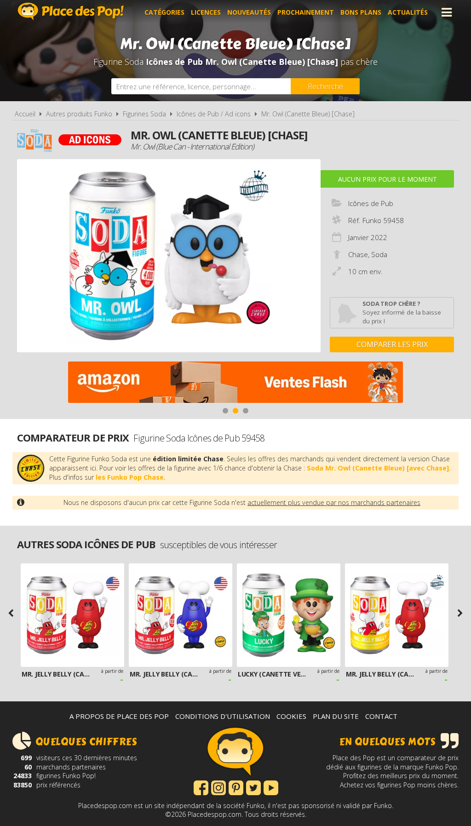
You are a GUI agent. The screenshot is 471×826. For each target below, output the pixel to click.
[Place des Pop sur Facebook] (201, 787)
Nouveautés (249, 12)
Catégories (164, 12)
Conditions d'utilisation (222, 716)
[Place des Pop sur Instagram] (218, 787)
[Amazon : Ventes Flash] (235, 383)
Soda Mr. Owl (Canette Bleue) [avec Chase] (378, 468)
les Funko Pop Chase (130, 477)
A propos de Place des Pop (119, 716)
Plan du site (336, 716)
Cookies (291, 716)
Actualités (408, 12)
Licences (206, 12)
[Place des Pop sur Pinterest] (236, 787)
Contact (381, 716)
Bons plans (360, 12)
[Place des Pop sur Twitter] (253, 787)
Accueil (25, 113)
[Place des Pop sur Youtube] (271, 787)
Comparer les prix (392, 344)
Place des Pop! (71, 11)
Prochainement (305, 12)
